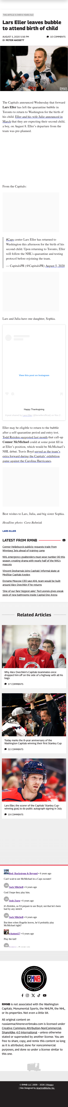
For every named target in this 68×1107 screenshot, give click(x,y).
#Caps (10, 239)
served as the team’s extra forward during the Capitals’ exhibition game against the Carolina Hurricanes (31, 456)
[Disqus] (34, 907)
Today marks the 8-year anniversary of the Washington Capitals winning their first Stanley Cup (33, 742)
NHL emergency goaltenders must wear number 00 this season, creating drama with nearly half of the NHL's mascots (34, 560)
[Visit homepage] (34, 978)
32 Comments (15, 749)
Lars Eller (27, 415)
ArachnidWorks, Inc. (45, 1088)
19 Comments (15, 814)
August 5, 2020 (55, 266)
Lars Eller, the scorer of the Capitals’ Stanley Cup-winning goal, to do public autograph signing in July (33, 807)
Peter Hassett (15, 40)
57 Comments (15, 684)
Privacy (49, 1084)
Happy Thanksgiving (34, 409)
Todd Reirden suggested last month (25, 437)
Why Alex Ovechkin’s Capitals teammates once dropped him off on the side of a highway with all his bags (33, 675)
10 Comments (57, 36)
